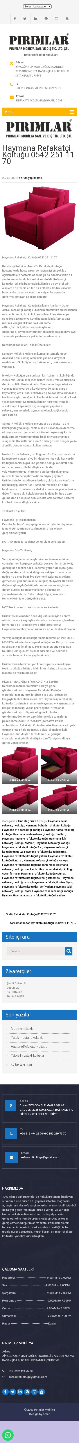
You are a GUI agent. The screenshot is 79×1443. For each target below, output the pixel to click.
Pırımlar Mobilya (44, 1409)
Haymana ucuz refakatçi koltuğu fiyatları (39, 895)
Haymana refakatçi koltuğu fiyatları (24, 856)
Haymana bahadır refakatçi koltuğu (47, 825)
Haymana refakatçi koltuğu (53, 843)
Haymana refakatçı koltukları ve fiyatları (27, 886)
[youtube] (65, 18)
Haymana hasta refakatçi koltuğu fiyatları (39, 834)
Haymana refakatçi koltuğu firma (45, 851)
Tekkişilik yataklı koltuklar (28, 1055)
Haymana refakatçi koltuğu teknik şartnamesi (31, 878)
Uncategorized (28, 821)
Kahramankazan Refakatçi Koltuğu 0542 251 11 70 (43, 923)
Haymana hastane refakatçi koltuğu (25, 838)
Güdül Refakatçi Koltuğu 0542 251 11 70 (29, 914)
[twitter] (23, 18)
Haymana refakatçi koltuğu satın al (43, 873)
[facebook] (13, 18)
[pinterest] (44, 18)
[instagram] (55, 18)
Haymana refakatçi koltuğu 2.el (22, 847)
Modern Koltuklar (23, 1028)
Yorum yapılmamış (31, 178)
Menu (8, 112)
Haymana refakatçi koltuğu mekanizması (28, 864)
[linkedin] (34, 18)
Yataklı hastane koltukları (28, 1037)
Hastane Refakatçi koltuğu (29, 1046)
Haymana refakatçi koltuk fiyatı (52, 882)
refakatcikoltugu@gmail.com (39, 100)
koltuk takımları (21, 1064)
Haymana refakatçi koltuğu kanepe (45, 860)
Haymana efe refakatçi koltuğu (22, 829)
